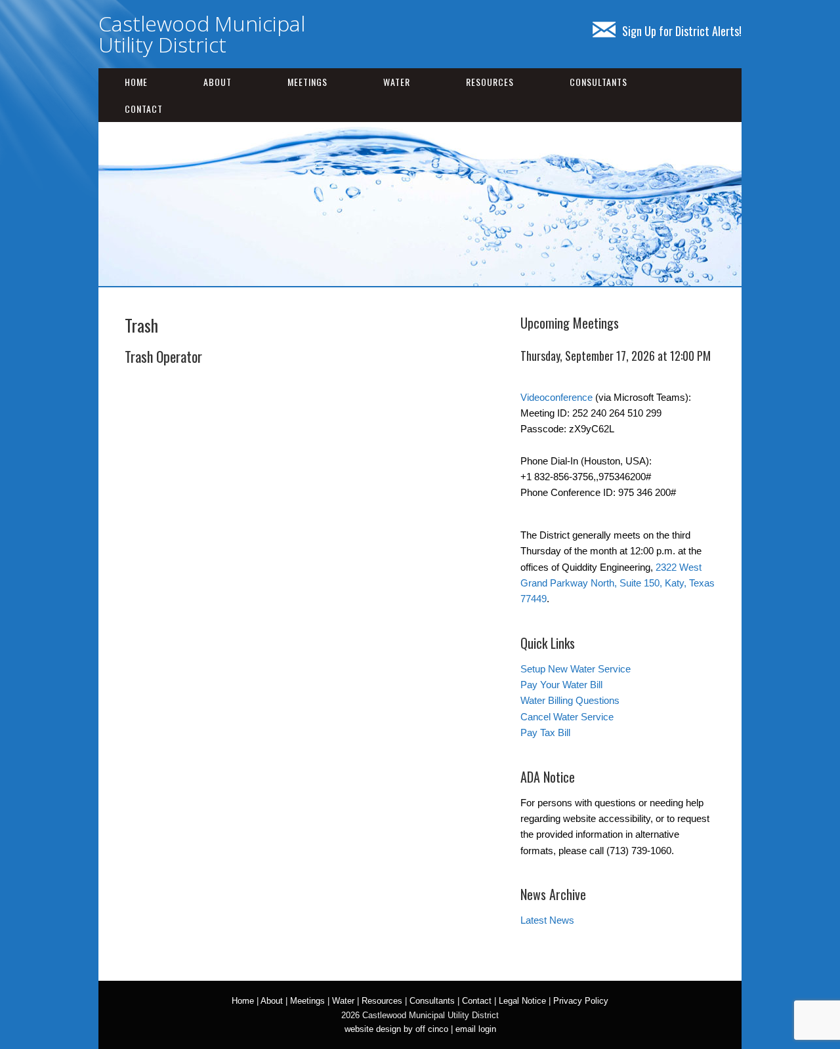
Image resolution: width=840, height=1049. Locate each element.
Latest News (547, 920)
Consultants (598, 82)
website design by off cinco (396, 1029)
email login (475, 1029)
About (217, 82)
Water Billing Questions (570, 700)
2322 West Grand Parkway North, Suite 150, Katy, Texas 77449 (617, 583)
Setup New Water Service (575, 668)
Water (396, 82)
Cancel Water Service (567, 716)
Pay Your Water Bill (561, 684)
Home (136, 82)
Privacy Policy (580, 1001)
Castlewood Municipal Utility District (201, 33)
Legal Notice (522, 1001)
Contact (144, 108)
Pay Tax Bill (545, 732)
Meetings (307, 82)
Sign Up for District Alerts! (682, 30)
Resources (490, 82)
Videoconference (556, 397)
